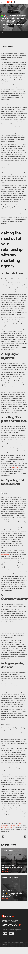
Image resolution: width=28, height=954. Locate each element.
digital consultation (14, 825)
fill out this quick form (6, 827)
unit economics (15, 467)
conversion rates (5, 554)
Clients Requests (6, 12)
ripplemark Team (18, 24)
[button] (25, 2)
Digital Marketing (17, 12)
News (15, 877)
